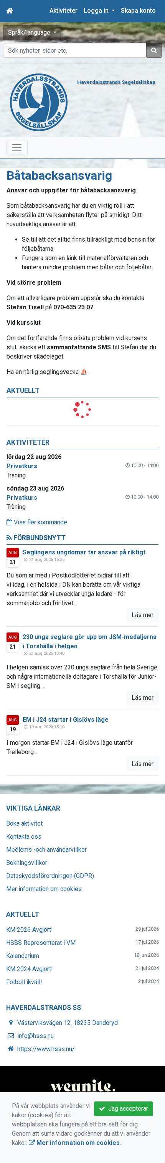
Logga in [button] (97, 10)
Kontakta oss (23, 836)
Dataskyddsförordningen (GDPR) (50, 875)
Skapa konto (138, 10)
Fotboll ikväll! (24, 982)
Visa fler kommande (39, 522)
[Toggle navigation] (17, 147)
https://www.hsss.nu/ (46, 1049)
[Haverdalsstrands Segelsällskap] (39, 101)
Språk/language (30, 32)
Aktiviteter (64, 10)
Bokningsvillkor (26, 862)
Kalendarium (22, 955)
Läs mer (142, 615)
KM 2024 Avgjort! (29, 969)
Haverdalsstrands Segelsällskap (116, 82)
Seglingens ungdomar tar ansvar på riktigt (84, 552)
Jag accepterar (126, 1108)
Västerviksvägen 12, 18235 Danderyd (67, 1022)
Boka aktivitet (24, 823)
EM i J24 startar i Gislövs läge (66, 719)
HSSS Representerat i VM (41, 942)
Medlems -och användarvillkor (46, 849)
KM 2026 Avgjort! (29, 929)
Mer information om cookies (44, 889)
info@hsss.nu (35, 1036)
